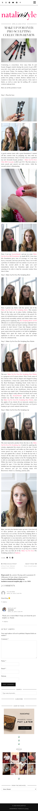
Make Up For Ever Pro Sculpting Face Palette (22, 374)
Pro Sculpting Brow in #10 (28, 320)
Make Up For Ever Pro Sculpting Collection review (19, 31)
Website (3, 676)
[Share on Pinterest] (12, 558)
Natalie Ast (12, 608)
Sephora (17, 553)
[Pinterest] (9, 2)
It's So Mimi (11, 591)
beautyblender (16, 254)
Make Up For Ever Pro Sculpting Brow (14, 310)
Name (3, 661)
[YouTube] (13, 2)
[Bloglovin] (20, 2)
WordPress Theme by (19, 808)
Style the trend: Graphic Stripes (9, 566)
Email (3, 668)
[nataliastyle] (19, 11)
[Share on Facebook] (7, 558)
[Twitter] (2, 2)
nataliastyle (21, 805)
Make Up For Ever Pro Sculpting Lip (19, 444)
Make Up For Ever (27, 551)
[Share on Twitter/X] (10, 558)
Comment (5, 639)
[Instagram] (6, 2)
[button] (35, 2)
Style (24, 24)
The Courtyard (30, 565)
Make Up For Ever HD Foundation (19, 255)
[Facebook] (17, 2)
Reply (5, 602)
